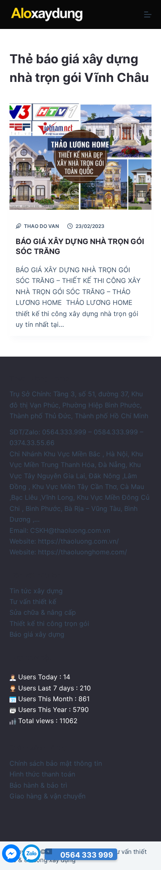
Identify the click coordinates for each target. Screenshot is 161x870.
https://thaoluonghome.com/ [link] (82, 552)
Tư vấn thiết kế (32, 601)
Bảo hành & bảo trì (38, 785)
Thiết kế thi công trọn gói (49, 623)
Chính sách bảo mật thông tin (55, 763)
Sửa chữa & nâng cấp (42, 612)
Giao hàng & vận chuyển (47, 796)
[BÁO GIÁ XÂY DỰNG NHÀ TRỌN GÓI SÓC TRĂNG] (80, 156)
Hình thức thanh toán (42, 774)
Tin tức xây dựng (36, 591)
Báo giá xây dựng (36, 634)
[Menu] (148, 14)
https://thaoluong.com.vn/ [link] (78, 541)
